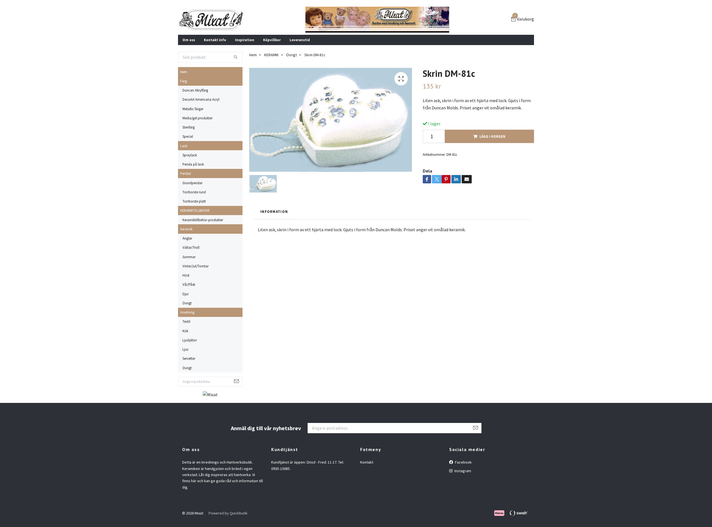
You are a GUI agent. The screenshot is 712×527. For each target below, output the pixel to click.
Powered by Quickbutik (228, 513)
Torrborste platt (194, 201)
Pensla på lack (193, 164)
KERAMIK (271, 54)
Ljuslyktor (189, 340)
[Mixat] (211, 20)
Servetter (188, 358)
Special (187, 136)
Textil (186, 321)
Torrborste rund (194, 192)
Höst (185, 275)
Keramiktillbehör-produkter (202, 220)
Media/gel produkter (197, 118)
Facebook (463, 462)
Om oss (188, 40)
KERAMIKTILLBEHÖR (194, 210)
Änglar (187, 238)
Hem (183, 72)
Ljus (185, 349)
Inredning (187, 312)
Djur (185, 294)
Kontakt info (215, 40)
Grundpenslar (192, 183)
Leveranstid (300, 40)
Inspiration (244, 40)
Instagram (462, 470)
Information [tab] (274, 211)
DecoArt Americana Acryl (200, 99)
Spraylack (189, 155)
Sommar (189, 257)
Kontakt (366, 462)
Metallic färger (192, 109)
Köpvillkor (272, 40)
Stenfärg (188, 127)
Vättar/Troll (190, 247)
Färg (183, 81)
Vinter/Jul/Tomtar (195, 266)
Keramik (186, 229)
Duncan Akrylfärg (195, 90)
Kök (185, 331)
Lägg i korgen (492, 136)
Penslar (185, 173)
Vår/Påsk (188, 284)
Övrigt (187, 303)
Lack (183, 146)
